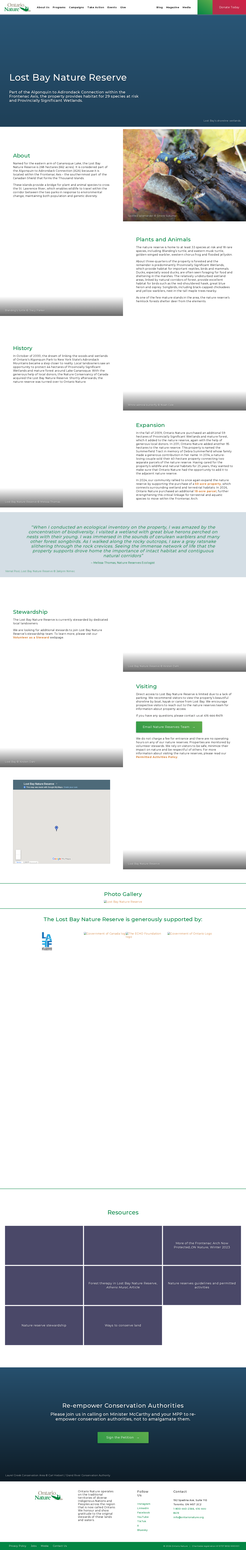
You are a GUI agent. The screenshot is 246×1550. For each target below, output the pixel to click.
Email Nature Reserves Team (166, 727)
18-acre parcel (205, 491)
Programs (59, 7)
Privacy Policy (17, 1545)
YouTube (143, 1516)
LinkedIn (143, 1508)
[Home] (17, 7)
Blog (159, 7)
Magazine (172, 7)
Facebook (143, 1512)
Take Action (95, 7)
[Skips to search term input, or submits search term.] (205, 7)
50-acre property (208, 483)
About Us (43, 7)
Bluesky (142, 1530)
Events (112, 7)
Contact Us (60, 1545)
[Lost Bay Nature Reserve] (123, 901)
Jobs (33, 1545)
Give (123, 7)
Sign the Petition (120, 1437)
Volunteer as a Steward (31, 637)
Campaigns (76, 7)
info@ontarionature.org (188, 1517)
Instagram (143, 1503)
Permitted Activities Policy (157, 757)
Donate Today (229, 7)
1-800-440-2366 (183, 1508)
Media (187, 7)
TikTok (141, 1521)
